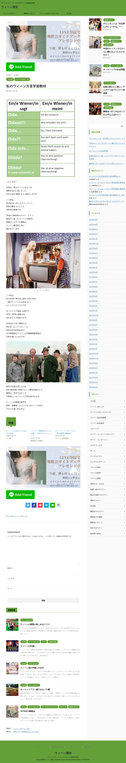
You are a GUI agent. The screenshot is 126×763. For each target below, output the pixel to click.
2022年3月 (93, 301)
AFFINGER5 (85, 760)
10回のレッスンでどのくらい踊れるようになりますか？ (114, 51)
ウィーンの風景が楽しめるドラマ (35, 624)
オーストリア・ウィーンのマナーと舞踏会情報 (63, 757)
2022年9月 (93, 272)
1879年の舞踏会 (27, 711)
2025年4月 (93, 224)
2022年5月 (93, 291)
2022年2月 (93, 306)
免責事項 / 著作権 (57, 747)
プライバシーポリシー (74, 747)
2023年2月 (93, 263)
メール (10, 578)
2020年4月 (93, 387)
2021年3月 (93, 339)
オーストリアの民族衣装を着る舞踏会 (103, 176)
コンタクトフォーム (42, 747)
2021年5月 (93, 330)
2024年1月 (93, 239)
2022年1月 (93, 310)
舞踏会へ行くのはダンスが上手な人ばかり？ (106, 163)
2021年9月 (93, 320)
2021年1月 (93, 349)
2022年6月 (93, 287)
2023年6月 (93, 253)
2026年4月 (93, 220)
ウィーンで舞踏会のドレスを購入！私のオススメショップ (41, 433)
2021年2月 (93, 344)
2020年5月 (93, 382)
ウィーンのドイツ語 (21, 728)
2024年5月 (93, 234)
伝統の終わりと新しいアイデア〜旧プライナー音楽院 (114, 89)
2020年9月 (93, 363)
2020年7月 (93, 373)
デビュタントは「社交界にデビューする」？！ (107, 138)
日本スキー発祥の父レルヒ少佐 (26, 731)
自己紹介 (88, 747)
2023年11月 (93, 243)
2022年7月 (93, 282)
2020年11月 (93, 358)
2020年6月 (93, 377)
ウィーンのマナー (9, 13)
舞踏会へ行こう (29, 13)
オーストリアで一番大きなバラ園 (35, 689)
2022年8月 (93, 277)
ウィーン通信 (9, 6)
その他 (69, 13)
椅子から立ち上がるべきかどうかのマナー (105, 201)
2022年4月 (93, 296)
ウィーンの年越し (28, 646)
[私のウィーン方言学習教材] (46, 505)
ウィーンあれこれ (20, 516)
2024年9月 (93, 229)
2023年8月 (93, 248)
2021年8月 (93, 325)
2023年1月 (93, 267)
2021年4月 (93, 334)
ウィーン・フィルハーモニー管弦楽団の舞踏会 (107, 182)
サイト (10, 588)
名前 (9, 568)
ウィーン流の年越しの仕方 (32, 667)
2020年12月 (94, 353)
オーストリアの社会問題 (114, 69)
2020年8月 (93, 368)
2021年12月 (93, 315)
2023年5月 (93, 258)
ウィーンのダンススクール (49, 13)
